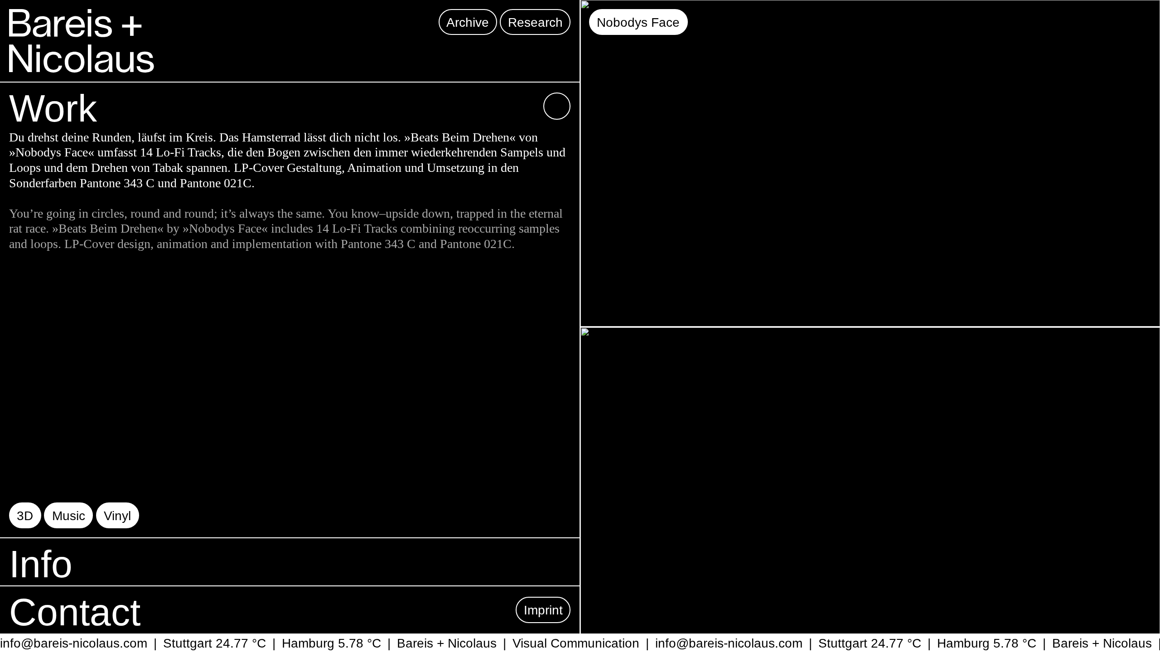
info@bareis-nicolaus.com (716, 643)
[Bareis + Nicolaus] (81, 41)
